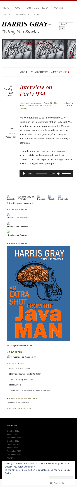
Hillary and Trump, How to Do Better (25, 374)
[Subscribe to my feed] (12, 199)
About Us (48, 103)
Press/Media (22, 14)
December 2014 (14, 451)
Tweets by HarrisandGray (18, 402)
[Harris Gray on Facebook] (42, 199)
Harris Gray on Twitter (23, 398)
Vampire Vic (32, 105)
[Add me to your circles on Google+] (53, 199)
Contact (39, 14)
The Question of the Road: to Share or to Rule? (29, 390)
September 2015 (14, 444)
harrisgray (35, 103)
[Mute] (59, 173)
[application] (46, 173)
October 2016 (13, 431)
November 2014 (14, 454)
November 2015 (14, 437)
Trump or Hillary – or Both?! (21, 379)
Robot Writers (15, 385)
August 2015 (12, 448)
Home (6, 8)
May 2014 (11, 458)
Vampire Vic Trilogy (37, 8)
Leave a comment (69, 104)
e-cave (6, 14)
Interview (11, 133)
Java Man (58, 8)
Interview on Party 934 (36, 90)
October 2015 (13, 441)
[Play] (24, 173)
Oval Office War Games (19, 368)
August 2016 (12, 434)
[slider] (67, 173)
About (18, 8)
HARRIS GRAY (25, 24)
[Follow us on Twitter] (27, 199)
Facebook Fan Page (20, 409)
